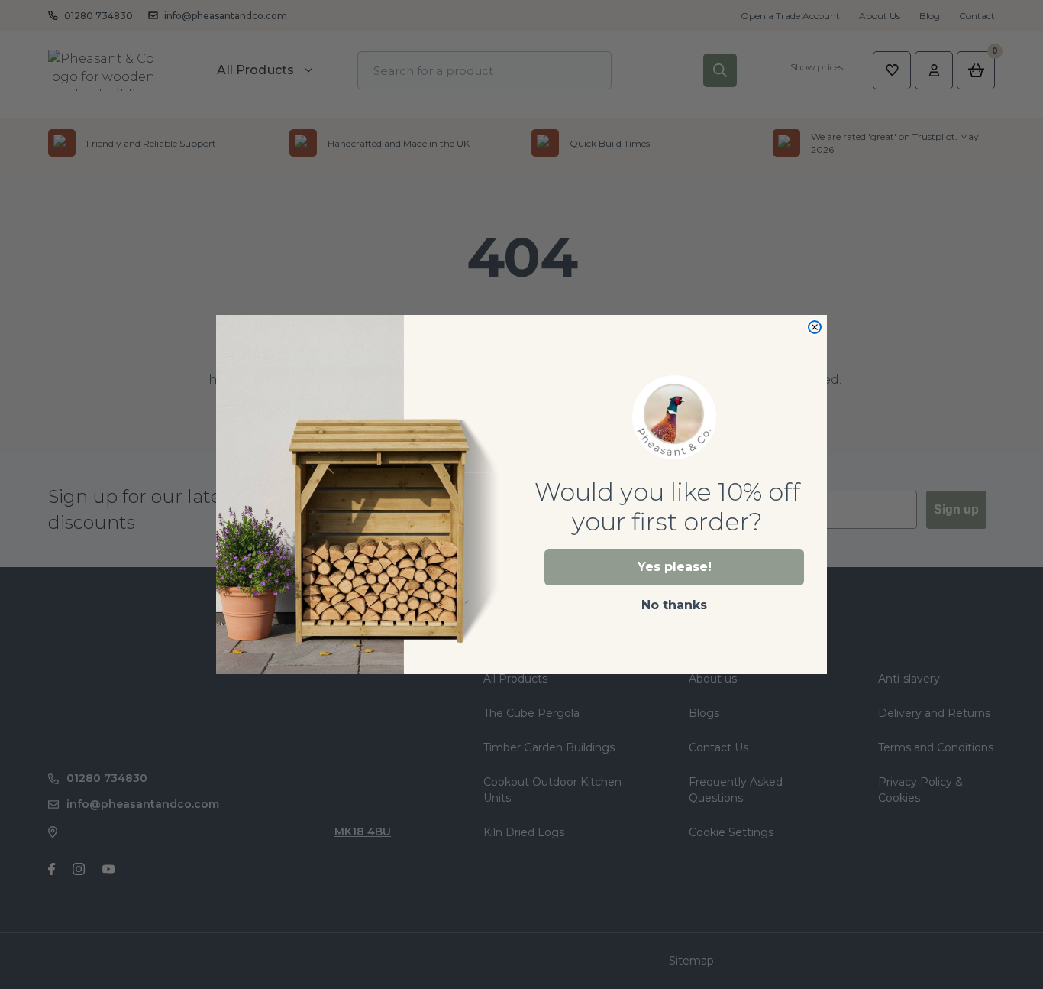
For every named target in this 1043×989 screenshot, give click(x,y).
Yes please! (675, 566)
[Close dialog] (815, 327)
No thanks (674, 605)
